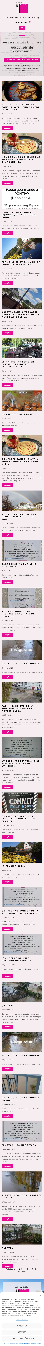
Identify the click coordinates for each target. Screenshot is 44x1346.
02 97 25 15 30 (19, 22)
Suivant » (22, 1272)
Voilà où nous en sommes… (22, 1056)
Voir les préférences (22, 1338)
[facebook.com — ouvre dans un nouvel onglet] (30, 22)
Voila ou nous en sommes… (22, 664)
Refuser (22, 1332)
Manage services (22, 1320)
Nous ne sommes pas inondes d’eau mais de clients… (18, 613)
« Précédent (10, 1269)
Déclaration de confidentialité (30, 1343)
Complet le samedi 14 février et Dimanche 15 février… (19, 818)
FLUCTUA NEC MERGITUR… (19, 1145)
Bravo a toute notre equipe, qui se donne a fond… (19, 214)
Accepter (22, 1326)
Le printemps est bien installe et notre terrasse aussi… (18, 364)
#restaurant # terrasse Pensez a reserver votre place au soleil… (20, 314)
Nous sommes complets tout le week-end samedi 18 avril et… (20, 107)
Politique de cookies (10, 1343)
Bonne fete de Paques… (19, 414)
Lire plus (7, 128)
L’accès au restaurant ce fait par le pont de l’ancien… (21, 763)
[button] (40, 1295)
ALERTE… (8, 1248)
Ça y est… (9, 1005)
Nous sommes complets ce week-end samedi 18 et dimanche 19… (21, 159)
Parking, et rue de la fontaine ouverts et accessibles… (18, 708)
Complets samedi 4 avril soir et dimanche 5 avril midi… (20, 461)
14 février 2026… (14, 866)
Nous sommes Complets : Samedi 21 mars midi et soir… (20, 516)
